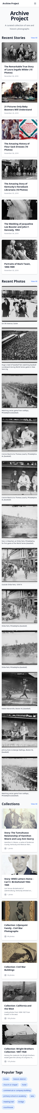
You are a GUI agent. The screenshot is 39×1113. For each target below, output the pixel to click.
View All (34, 38)
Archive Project (11, 3)
